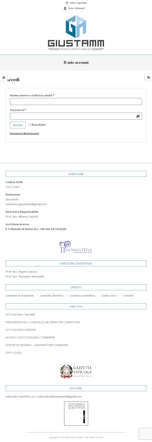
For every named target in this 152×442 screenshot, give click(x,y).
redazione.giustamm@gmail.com (26, 204)
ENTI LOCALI (14, 352)
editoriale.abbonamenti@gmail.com (59, 396)
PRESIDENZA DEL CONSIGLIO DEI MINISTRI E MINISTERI (43, 322)
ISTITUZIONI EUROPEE (21, 330)
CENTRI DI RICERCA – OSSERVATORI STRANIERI (37, 345)
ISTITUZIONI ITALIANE (20, 314)
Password (24, 110)
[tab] (76, 322)
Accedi (18, 125)
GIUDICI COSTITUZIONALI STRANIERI (30, 337)
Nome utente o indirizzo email (38, 95)
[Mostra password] (138, 116)
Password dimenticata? (24, 133)
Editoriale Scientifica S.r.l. (21, 396)
